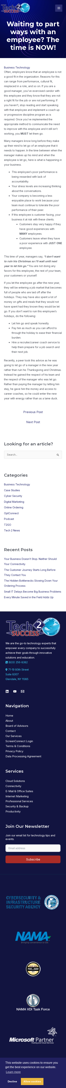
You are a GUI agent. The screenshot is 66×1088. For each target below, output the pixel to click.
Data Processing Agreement (23, 756)
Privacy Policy (14, 751)
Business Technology (17, 67)
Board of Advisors (17, 726)
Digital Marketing (14, 501)
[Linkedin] (7, 691)
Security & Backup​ (17, 806)
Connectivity (13, 786)
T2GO (7, 524)
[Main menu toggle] (58, 8)
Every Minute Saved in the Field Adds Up (29, 597)
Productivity (13, 811)
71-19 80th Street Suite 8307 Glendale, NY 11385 (17, 674)
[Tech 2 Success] (15, 8)
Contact (11, 731)
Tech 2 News (12, 530)
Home (9, 715)
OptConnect (11, 513)
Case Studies (12, 490)
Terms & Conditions (18, 746)
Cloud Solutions (15, 781)
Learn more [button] (13, 1072)
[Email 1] (22, 691)
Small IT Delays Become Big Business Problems (32, 591)
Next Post (33, 422)
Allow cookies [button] (32, 1081)
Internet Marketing (17, 796)
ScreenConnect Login (19, 741)
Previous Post (33, 412)
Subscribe (33, 859)
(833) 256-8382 (18, 662)
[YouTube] (14, 691)
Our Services (14, 736)
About (9, 720)
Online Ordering (13, 507)
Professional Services (19, 801)
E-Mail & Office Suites (19, 791)
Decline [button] (12, 1081)
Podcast (9, 518)
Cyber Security (13, 495)
